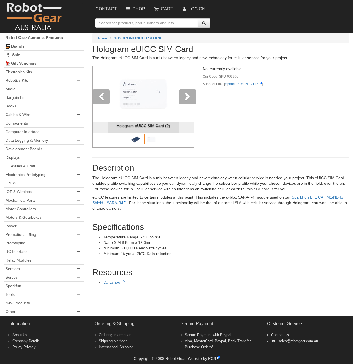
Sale (15, 54)
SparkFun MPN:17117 (241, 84)
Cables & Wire (18, 114)
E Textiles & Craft (20, 166)
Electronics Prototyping (26, 174)
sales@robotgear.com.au (298, 341)
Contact (106, 9)
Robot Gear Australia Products (34, 37)
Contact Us (280, 335)
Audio (10, 89)
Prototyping (15, 243)
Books (11, 106)
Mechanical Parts (21, 200)
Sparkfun (13, 286)
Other (10, 311)
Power (11, 226)
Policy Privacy (24, 347)
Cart (166, 9)
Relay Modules (18, 260)
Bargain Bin (16, 97)
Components (17, 123)
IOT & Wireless (19, 191)
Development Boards (24, 149)
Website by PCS (202, 358)
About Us (19, 335)
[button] (100, 106)
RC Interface (17, 251)
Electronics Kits (19, 72)
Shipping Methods (113, 341)
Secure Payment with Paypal (208, 335)
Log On (196, 9)
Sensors (13, 269)
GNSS (11, 183)
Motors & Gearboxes (24, 217)
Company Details (26, 341)
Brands (17, 46)
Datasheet (112, 282)
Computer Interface (22, 132)
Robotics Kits (17, 80)
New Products (18, 303)
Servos (12, 277)
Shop (138, 9)
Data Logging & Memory (27, 140)
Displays (13, 157)
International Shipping (116, 347)
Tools (10, 294)
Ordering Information (115, 335)
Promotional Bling (21, 234)
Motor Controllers (21, 209)
